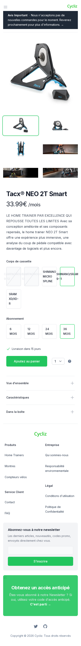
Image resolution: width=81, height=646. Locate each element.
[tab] (20, 125)
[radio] (13, 276)
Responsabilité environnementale (57, 468)
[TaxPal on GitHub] (45, 626)
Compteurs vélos (16, 477)
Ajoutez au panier (27, 361)
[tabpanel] (40, 74)
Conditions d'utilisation (59, 496)
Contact (10, 502)
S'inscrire (41, 561)
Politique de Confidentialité (54, 509)
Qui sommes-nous (56, 455)
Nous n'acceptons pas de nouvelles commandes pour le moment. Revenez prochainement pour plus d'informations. (39, 20)
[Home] (72, 6)
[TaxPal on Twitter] (35, 626)
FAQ (7, 513)
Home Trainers (14, 455)
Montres (10, 466)
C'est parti (40, 604)
